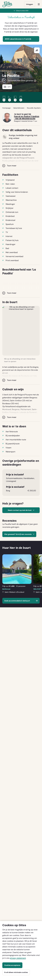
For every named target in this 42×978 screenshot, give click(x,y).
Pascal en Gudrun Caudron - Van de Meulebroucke (26, 117)
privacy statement (18, 958)
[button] (21, 331)
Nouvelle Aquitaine (34, 108)
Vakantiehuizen (18, 108)
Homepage (6, 108)
